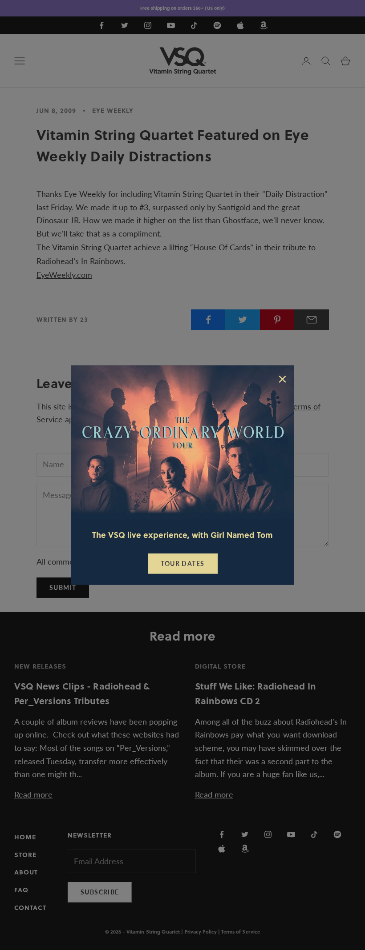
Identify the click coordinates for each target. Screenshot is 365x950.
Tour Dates (183, 563)
